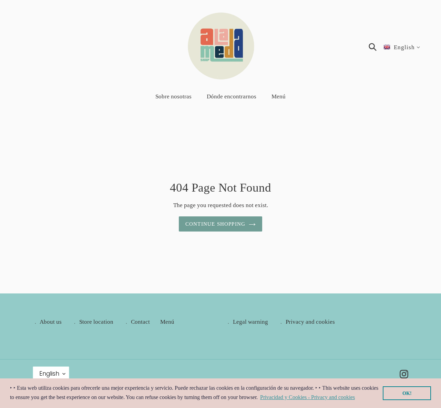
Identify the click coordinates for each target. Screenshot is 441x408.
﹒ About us (47, 322)
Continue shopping (215, 224)
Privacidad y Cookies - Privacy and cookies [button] (307, 397)
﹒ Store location (92, 322)
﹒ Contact (137, 322)
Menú (167, 322)
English (49, 373)
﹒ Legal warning (247, 322)
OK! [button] (407, 393)
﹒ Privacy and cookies (306, 322)
